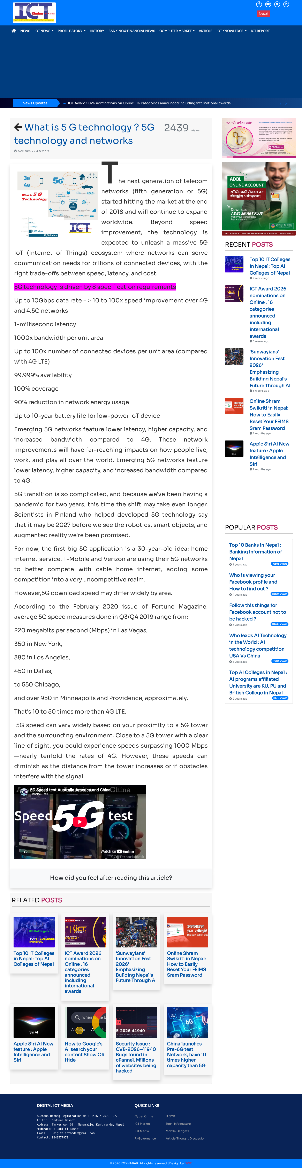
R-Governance (145, 1138)
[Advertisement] (151, 64)
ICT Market (142, 1124)
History (97, 31)
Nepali (264, 13)
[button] (280, 103)
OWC (188, 1163)
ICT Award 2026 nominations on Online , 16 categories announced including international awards (87, 103)
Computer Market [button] (175, 31)
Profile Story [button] (70, 31)
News (25, 31)
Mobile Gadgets (177, 1131)
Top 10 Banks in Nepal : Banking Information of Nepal (255, 551)
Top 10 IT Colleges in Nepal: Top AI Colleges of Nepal (270, 266)
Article (205, 31)
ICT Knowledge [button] (230, 31)
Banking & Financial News (131, 31)
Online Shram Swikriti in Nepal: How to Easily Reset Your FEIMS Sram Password (269, 414)
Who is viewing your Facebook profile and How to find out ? (253, 581)
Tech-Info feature (178, 1124)
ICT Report (260, 31)
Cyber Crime (144, 1116)
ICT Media (142, 1131)
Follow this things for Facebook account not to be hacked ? (257, 612)
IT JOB (170, 1116)
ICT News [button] (43, 31)
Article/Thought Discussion (185, 1138)
